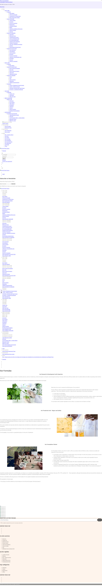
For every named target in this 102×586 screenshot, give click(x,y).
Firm (10, 78)
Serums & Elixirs (12, 30)
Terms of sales (5, 546)
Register (4, 160)
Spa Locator (7, 132)
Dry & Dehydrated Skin (14, 40)
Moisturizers (11, 24)
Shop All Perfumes (6, 296)
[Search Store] (52, 153)
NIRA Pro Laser (12, 120)
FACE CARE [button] (7, 10)
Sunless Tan (11, 93)
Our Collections (8, 143)
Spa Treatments (8, 130)
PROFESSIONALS (9, 2)
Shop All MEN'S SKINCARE (7, 330)
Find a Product (8, 126)
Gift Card (11, 116)
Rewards (4, 150)
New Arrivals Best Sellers (14, 17)
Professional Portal (6, 561)
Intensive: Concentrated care (15, 57)
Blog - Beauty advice (9, 134)
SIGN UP (99, 519)
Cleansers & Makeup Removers (15, 28)
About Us (4, 538)
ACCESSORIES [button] (8, 112)
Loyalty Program (5, 554)
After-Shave (11, 103)
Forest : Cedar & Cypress (14, 86)
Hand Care (11, 72)
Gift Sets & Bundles (13, 14)
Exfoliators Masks (13, 26)
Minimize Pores (12, 36)
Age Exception (12, 52)
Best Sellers (11, 13)
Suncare (11, 31)
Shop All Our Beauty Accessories (9, 344)
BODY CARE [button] (7, 62)
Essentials (11, 58)
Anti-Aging (11, 34)
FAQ (3, 547)
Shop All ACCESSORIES (7, 346)
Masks (10, 27)
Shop (3, 348)
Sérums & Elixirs (12, 109)
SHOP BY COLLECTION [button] (12, 48)
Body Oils (11, 69)
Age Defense (12, 51)
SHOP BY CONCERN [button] (11, 33)
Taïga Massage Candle (14, 115)
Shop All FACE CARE (6, 255)
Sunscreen (11, 95)
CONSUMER (2, 2)
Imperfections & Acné (13, 37)
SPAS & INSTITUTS (6, 560)
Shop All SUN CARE (6, 310)
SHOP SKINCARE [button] (10, 19)
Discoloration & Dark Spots (15, 47)
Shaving (11, 108)
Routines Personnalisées (14, 110)
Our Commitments (8, 141)
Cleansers (11, 106)
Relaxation (11, 81)
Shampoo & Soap (13, 74)
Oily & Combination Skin (14, 38)
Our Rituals (7, 144)
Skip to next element (4, 0)
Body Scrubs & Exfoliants (14, 68)
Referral (4, 556)
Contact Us (4, 540)
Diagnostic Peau (8, 127)
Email (3, 154)
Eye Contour (12, 102)
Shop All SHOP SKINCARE (7, 219)
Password (4, 156)
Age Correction (12, 50)
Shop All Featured (6, 202)
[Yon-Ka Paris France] (4, 148)
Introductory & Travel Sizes (15, 16)
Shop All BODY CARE (6, 298)
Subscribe (13, 183)
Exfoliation (11, 105)
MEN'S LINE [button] (9, 99)
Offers (3, 571)
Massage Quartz (12, 119)
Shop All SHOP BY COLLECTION (8, 254)
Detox (10, 76)
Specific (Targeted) (13, 61)
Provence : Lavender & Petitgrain (16, 89)
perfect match (5, 123)
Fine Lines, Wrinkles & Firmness (15, 44)
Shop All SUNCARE (6, 309)
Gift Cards (4, 558)
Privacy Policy (5, 543)
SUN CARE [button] (7, 91)
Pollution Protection (13, 43)
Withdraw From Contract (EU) (8, 548)
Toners (3, 569)
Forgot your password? (7, 161)
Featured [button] (9, 12)
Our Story (7, 136)
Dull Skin (11, 45)
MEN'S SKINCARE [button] (8, 98)
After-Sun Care (12, 96)
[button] (3, 9)
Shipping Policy (5, 541)
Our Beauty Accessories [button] (12, 113)
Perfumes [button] (9, 84)
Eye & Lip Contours (13, 23)
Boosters (11, 21)
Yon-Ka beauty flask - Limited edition (16, 117)
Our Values (7, 137)
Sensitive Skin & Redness (14, 41)
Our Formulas (7, 139)
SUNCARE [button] (9, 92)
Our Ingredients (8, 140)
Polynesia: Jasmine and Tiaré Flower (17, 88)
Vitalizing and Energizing (14, 82)
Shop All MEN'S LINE (6, 329)
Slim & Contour (12, 79)
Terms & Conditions (6, 544)
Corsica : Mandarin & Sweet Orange (16, 85)
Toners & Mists (12, 20)
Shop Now (2, 6)
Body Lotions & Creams (14, 71)
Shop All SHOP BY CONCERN (8, 237)
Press (6, 146)
